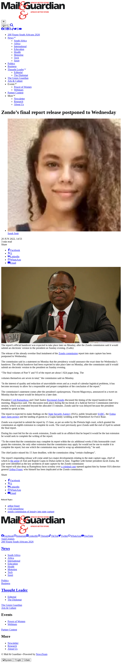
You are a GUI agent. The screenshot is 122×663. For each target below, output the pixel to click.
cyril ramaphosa (16, 508)
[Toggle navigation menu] (3, 21)
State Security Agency (59, 414)
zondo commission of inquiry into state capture (31, 511)
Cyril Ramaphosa (20, 400)
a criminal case (68, 466)
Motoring (12, 569)
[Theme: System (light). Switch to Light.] (5, 26)
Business (5, 583)
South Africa (14, 555)
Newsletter (13, 643)
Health (11, 566)
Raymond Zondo (55, 400)
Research (12, 646)
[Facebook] (2, 29)
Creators (10, 538)
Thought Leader (14, 590)
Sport (10, 575)
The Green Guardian (11, 605)
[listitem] (7, 536)
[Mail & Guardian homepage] (61, 10)
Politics (5, 580)
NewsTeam (41, 654)
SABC (101, 414)
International (14, 561)
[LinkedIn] (7, 29)
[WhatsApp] (18, 29)
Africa (11, 558)
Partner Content (9, 629)
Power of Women (16, 621)
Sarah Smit (13, 233)
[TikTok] (12, 29)
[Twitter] (15, 29)
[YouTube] (20, 29)
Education (13, 563)
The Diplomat (15, 599)
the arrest (14, 460)
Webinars (12, 624)
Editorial (12, 596)
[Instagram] (5, 29)
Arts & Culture (8, 608)
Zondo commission (68, 353)
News (5, 548)
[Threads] (10, 29)
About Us (12, 648)
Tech (10, 572)
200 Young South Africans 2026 (17, 541)
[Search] (11, 25)
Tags (3, 538)
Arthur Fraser (15, 469)
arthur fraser (14, 506)
